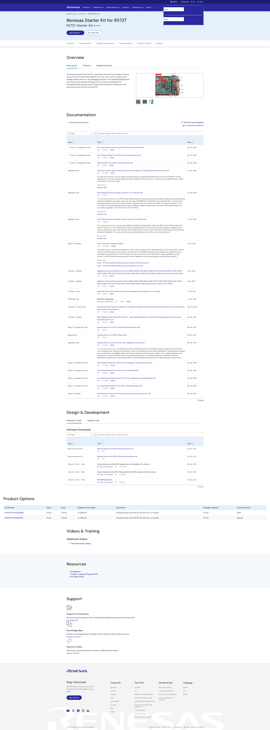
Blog (111, 708)
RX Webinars (76, 572)
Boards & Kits (83, 14)
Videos (112, 712)
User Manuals (74, 33)
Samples (186, 2)
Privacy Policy (167, 727)
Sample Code (102, 187)
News (112, 698)
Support (159, 43)
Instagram (83, 710)
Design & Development (105, 43)
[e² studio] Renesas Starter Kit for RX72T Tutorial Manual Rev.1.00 (119, 386)
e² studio (138, 687)
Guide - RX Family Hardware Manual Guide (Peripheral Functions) (120, 266)
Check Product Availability (168, 694)
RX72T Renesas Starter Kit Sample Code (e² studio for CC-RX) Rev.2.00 (121, 219)
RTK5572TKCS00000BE (14, 513)
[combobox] (183, 20)
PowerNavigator (140, 710)
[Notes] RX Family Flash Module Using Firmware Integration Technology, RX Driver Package (128, 291)
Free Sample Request (166, 691)
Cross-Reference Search (143, 717)
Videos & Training (144, 43)
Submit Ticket (72, 653)
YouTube (68, 710)
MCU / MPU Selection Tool (143, 698)
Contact (113, 705)
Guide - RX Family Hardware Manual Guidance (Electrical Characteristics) (123, 263)
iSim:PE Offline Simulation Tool (145, 701)
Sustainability (114, 701)
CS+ (136, 691)
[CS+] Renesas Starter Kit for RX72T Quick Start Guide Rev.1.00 (119, 155)
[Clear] (165, 22)
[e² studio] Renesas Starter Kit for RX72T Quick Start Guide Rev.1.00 (120, 147)
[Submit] (166, 16)
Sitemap (186, 727)
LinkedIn (88, 710)
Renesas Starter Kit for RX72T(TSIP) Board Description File (117, 456)
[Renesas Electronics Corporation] (73, 7)
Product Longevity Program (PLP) (84, 574)
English (185, 687)
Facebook (78, 710)
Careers (113, 691)
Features (87, 65)
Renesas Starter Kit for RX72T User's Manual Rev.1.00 (115, 163)
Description (72, 65)
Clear (165, 12)
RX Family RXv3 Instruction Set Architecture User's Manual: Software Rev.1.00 (124, 393)
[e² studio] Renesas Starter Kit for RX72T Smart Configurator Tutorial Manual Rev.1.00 (126, 378)
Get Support (71, 620)
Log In (201, 2)
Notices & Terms (155, 727)
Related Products (104, 65)
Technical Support (165, 687)
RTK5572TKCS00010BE (14, 518)
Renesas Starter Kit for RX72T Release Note (112, 335)
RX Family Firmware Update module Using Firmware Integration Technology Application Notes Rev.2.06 (133, 171)
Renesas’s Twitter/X (73, 710)
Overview (70, 43)
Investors (113, 694)
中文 (184, 691)
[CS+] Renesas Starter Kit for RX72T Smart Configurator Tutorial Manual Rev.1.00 (124, 363)
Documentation (85, 43)
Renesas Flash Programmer (144, 694)
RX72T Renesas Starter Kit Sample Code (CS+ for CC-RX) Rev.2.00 (120, 193)
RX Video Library (77, 577)
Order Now (95, 33)
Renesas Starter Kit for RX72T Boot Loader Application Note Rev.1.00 (121, 343)
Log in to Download (106, 302)
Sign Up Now (74, 697)
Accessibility (177, 727)
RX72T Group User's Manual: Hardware (110, 244)
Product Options (125, 43)
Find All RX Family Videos (81, 543)
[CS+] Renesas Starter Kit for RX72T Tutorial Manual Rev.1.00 (118, 370)
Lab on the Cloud (140, 714)
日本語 (112, 150)
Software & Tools (74, 420)
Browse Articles (73, 637)
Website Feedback (197, 727)
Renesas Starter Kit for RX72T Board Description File (115, 449)
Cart (194, 2)
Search (183, 7)
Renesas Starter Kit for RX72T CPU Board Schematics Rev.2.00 (118, 327)
